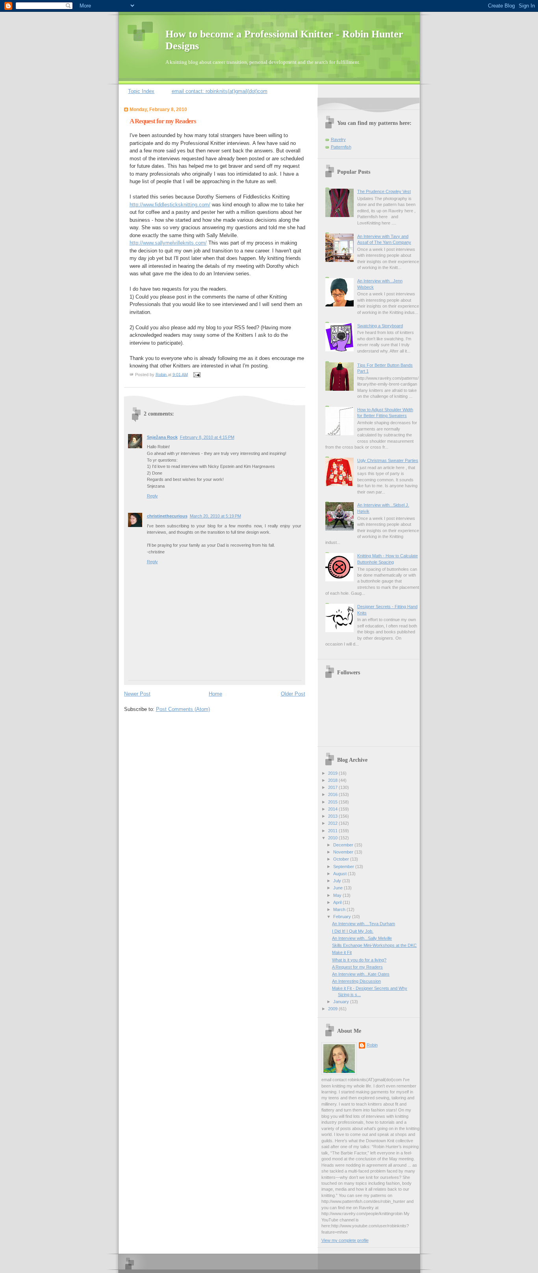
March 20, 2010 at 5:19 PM (215, 516)
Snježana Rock (162, 437)
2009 (333, 1008)
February (342, 916)
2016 (333, 794)
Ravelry (338, 139)
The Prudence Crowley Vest (384, 191)
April (338, 902)
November (343, 852)
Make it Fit (342, 952)
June (338, 887)
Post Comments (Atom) (183, 709)
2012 (333, 823)
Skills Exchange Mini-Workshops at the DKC (374, 945)
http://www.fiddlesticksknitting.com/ (170, 205)
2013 (333, 816)
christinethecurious (167, 516)
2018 (333, 780)
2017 (333, 787)
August (340, 873)
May (338, 895)
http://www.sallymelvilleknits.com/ (168, 243)
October (341, 859)
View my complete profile (345, 1240)
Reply (152, 496)
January (341, 1001)
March (340, 909)
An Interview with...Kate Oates (361, 974)
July (337, 880)
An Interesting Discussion (356, 981)
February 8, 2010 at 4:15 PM (207, 437)
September (344, 866)
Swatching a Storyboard (380, 325)
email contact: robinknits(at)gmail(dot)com (219, 91)
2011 (333, 830)
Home (215, 694)
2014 (333, 809)
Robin (372, 1045)
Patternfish (341, 147)
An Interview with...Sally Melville (362, 938)
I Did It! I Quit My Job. (352, 931)
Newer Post (137, 694)
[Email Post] (196, 374)
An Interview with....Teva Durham (363, 923)
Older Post (293, 694)
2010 (333, 837)
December (343, 844)
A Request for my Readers (357, 967)
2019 (333, 773)
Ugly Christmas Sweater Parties (387, 460)
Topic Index (141, 91)
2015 (333, 802)
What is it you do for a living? (359, 960)
